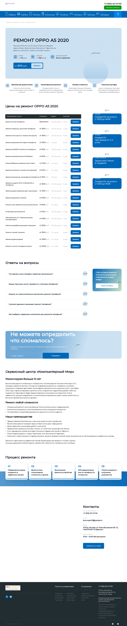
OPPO (23, 22)
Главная (8, 22)
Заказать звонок (113, 7)
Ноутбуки (70, 593)
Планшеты (59, 596)
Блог (83, 600)
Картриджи (71, 600)
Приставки (71, 598)
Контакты (84, 598)
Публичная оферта (105, 613)
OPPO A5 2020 (30, 22)
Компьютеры (71, 596)
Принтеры (59, 600)
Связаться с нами (93, 546)
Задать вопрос (107, 286)
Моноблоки (59, 598)
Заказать (36, 65)
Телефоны (16, 22)
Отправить (55, 356)
